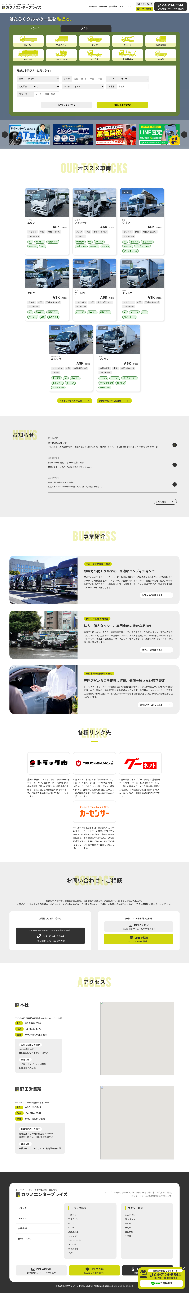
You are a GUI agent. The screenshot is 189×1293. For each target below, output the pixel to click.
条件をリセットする (66, 105)
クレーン (72, 1227)
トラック (93, 6)
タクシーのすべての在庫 (110, 400)
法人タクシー (131, 1215)
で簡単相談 (163, 1283)
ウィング (72, 1236)
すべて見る (161, 501)
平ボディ (72, 1215)
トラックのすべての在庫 (70, 400)
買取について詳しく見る (151, 704)
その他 (71, 1253)
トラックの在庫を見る (152, 595)
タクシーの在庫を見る (152, 650)
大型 (76, 79)
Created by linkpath (123, 1286)
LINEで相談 (146, 9)
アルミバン (73, 1219)
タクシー (103, 6)
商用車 (128, 1223)
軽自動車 (129, 1232)
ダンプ (71, 1223)
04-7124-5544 (170, 6)
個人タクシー (131, 1219)
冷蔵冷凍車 (73, 1232)
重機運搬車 (73, 1249)
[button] (5, 134)
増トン (84, 79)
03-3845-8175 (33, 1023)
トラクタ (72, 1244)
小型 (100, 79)
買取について (125, 6)
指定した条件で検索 (122, 105)
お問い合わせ (146, 4)
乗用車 (128, 1227)
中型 (92, 79)
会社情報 (113, 6)
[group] (29, 134)
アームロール (74, 1240)
